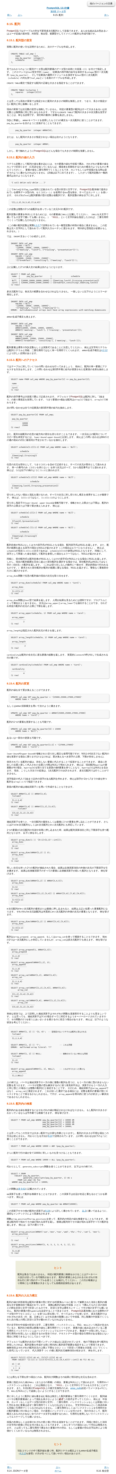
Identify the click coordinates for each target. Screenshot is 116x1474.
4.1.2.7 (37, 225)
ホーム (58, 1471)
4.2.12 (104, 350)
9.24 (50, 1136)
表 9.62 (21, 1189)
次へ (106, 15)
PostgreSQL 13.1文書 (58, 8)
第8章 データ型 (58, 11)
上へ (20, 15)
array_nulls (75, 1388)
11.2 (84, 1211)
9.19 (47, 1211)
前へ (9, 15)
